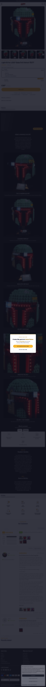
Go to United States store (23, 346)
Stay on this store (23, 349)
